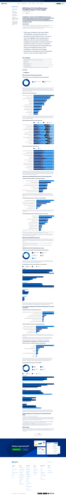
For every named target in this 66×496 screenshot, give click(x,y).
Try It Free (63, 3)
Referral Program (35, 469)
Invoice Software (21, 467)
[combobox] (50, 462)
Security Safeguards (50, 472)
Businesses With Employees (28, 472)
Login (55, 3)
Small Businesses (24, 3)
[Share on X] (28, 13)
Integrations (34, 467)
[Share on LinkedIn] (27, 13)
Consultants (27, 481)
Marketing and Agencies (29, 486)
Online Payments (21, 477)
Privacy (49, 469)
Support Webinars (43, 472)
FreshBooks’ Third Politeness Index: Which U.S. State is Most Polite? (15, 15)
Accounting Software (21, 470)
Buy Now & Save (58, 3)
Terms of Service (50, 470)
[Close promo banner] (65, 0)
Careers (13, 470)
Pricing (38, 3)
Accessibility (49, 467)
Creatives (27, 488)
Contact (13, 475)
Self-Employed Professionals (28, 474)
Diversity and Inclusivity (15, 472)
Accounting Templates (43, 475)
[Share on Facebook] (26, 13)
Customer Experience (14, 469)
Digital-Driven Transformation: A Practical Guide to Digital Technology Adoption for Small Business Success (15, 18)
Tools (41, 477)
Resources (33, 3)
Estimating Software (21, 475)
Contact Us (41, 3)
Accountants (27, 478)
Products (18, 3)
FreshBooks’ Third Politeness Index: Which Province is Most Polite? (14, 12)
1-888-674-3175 (24, 493)
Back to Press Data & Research (38, 435)
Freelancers (27, 467)
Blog (12, 477)
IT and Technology (28, 483)
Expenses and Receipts (22, 469)
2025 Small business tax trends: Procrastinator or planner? (14, 10)
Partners (29, 3)
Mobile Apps (20, 480)
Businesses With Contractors (28, 469)
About (12, 467)
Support (41, 469)
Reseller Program (35, 472)
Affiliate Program (35, 470)
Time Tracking (20, 472)
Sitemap (42, 470)
